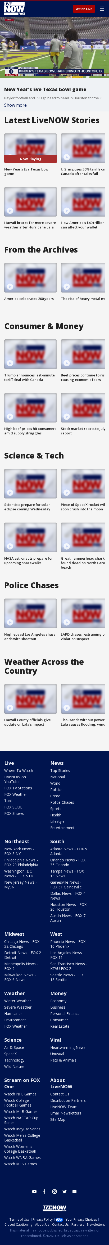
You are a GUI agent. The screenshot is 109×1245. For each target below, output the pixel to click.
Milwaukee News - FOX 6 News (20, 977)
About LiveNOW (61, 1083)
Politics (56, 789)
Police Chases (62, 802)
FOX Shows (14, 813)
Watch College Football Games (17, 1103)
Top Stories (60, 770)
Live (9, 763)
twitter (64, 1191)
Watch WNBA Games (22, 1157)
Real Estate (60, 1026)
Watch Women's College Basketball (20, 1149)
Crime (55, 795)
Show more (15, 105)
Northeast (16, 841)
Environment (15, 1019)
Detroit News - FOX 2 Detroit (22, 955)
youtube (34, 1191)
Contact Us (59, 1093)
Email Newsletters (65, 1113)
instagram (54, 1191)
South (57, 841)
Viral (55, 1040)
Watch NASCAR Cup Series (21, 1120)
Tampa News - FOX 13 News (67, 873)
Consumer (59, 1019)
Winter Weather (17, 1000)
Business (58, 1007)
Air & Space (14, 1047)
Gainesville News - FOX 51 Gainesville (66, 884)
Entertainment (62, 827)
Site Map (57, 1119)
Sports (55, 808)
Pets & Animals (63, 1060)
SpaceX (10, 1053)
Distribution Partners (68, 1100)
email (74, 1191)
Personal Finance (65, 1013)
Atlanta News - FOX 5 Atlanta (68, 851)
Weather (14, 993)
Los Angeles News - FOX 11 (67, 955)
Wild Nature (14, 1066)
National (57, 776)
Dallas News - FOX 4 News (67, 896)
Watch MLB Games (21, 1111)
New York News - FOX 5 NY (19, 851)
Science (13, 1040)
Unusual (57, 1053)
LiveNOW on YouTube (15, 779)
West (56, 934)
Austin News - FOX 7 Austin (67, 918)
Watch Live (84, 9)
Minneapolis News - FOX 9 (21, 966)
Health (55, 814)
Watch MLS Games (20, 1163)
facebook (44, 1191)
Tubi (8, 800)
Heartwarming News (67, 1047)
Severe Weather (17, 1007)
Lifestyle (57, 821)
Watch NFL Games (20, 1093)
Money (58, 993)
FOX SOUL (13, 807)
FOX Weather (15, 794)
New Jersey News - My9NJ (20, 884)
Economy (58, 1000)
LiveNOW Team (64, 1106)
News (56, 763)
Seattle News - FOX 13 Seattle (67, 977)
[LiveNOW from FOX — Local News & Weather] (14, 8)
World (55, 783)
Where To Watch (18, 770)
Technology (14, 1060)
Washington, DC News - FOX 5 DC (19, 873)
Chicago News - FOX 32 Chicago (21, 944)
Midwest (14, 934)
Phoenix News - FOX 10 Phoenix (67, 944)
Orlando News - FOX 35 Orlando (67, 862)
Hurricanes (13, 1013)
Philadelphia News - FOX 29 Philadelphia (21, 862)
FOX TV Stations (18, 787)
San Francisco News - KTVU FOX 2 (68, 966)
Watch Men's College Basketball (22, 1138)
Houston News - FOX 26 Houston (68, 907)
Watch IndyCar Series (22, 1128)
